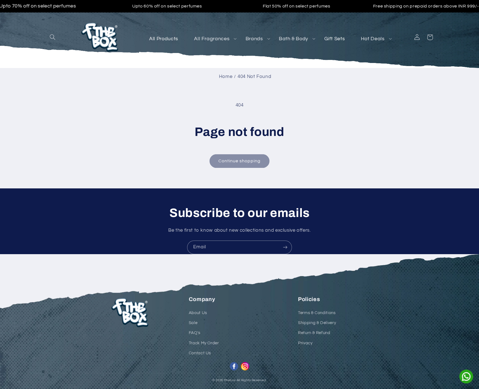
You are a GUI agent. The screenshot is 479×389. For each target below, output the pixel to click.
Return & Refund (314, 333)
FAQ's (194, 333)
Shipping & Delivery (317, 323)
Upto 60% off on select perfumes (167, 6)
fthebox (230, 380)
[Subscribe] (285, 247)
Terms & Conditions (316, 313)
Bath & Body (293, 38)
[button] (52, 37)
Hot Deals (373, 38)
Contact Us (200, 353)
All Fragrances (212, 38)
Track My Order (204, 343)
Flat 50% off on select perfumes (296, 6)
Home (226, 76)
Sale (193, 323)
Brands (254, 38)
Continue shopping (239, 161)
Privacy (305, 343)
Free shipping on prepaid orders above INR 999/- (426, 6)
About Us (198, 313)
